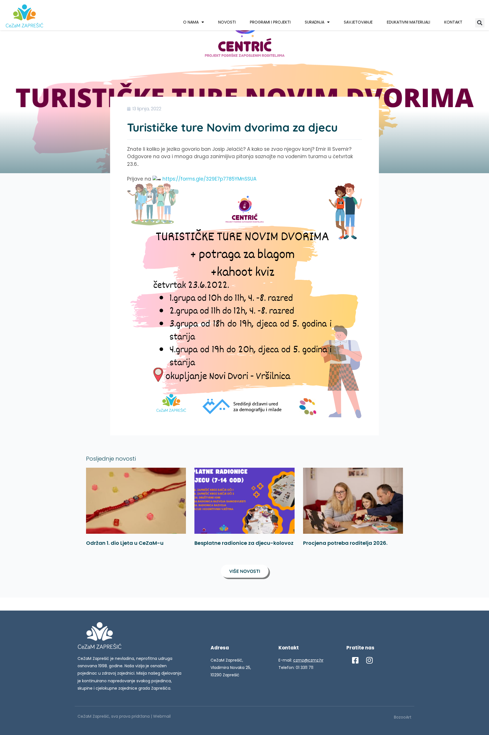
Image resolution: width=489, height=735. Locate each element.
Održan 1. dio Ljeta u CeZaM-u (125, 543)
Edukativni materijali (408, 22)
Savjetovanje (358, 22)
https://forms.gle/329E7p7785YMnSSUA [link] (209, 178)
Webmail (162, 716)
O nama (191, 22)
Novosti (227, 22)
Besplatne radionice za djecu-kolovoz (243, 543)
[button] (479, 22)
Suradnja (314, 22)
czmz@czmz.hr (308, 660)
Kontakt (453, 22)
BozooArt (402, 717)
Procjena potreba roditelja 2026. (345, 543)
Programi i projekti (270, 22)
